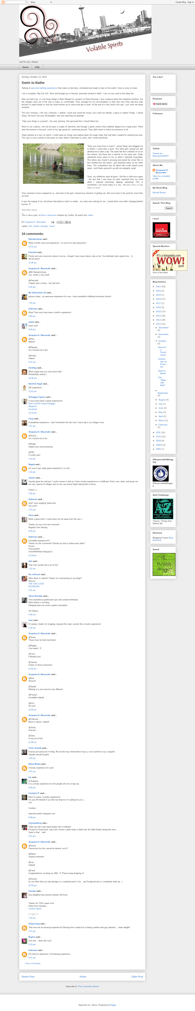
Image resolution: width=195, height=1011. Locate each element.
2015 (158, 311)
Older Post (137, 976)
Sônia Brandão (35, 596)
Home (25, 67)
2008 (158, 445)
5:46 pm (32, 787)
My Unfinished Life (37, 293)
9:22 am (32, 362)
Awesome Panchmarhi (162, 351)
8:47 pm (32, 958)
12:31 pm (32, 413)
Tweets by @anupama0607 (161, 154)
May (161, 412)
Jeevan (31, 478)
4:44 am (32, 614)
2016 (158, 307)
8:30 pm (32, 329)
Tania (31, 515)
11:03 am (32, 669)
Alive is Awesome (49, 215)
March (162, 420)
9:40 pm (32, 531)
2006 (158, 449)
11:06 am (32, 710)
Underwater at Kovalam (162, 363)
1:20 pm (32, 472)
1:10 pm (32, 459)
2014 (158, 315)
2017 (158, 303)
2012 (158, 324)
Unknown (32, 309)
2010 (158, 436)
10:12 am (32, 247)
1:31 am (32, 568)
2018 (158, 299)
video (90, 215)
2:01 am (32, 590)
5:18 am (32, 628)
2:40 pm (32, 493)
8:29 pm (32, 316)
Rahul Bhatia (34, 764)
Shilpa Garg (34, 924)
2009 (158, 440)
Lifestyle (44, 226)
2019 (158, 295)
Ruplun (31, 937)
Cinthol (36, 226)
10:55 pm (32, 885)
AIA (30, 226)
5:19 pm (32, 944)
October (162, 341)
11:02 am (32, 391)
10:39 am (32, 378)
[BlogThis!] (60, 222)
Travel (52, 226)
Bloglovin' (32, 406)
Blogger (112, 1005)
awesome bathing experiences (44, 88)
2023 (158, 291)
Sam (30, 620)
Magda (31, 464)
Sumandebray (35, 823)
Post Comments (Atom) (88, 986)
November (164, 334)
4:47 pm (32, 771)
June (161, 408)
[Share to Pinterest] (69, 222)
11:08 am (32, 742)
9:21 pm (32, 836)
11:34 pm (32, 555)
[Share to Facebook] (66, 222)
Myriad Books (159, 192)
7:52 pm (32, 303)
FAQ (37, 67)
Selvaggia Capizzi (36, 397)
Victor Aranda (34, 748)
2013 (158, 320)
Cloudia (32, 891)
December (164, 327)
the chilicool (34, 574)
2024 (158, 286)
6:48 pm (32, 817)
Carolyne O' (33, 793)
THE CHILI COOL (36, 584)
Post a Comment (32, 963)
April (161, 416)
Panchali (32, 252)
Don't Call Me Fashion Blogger (41, 403)
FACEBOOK (33, 586)
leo (29, 777)
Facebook (32, 409)
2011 (158, 432)
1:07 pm (32, 426)
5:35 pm (32, 287)
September (163, 393)
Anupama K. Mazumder (39, 268)
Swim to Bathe (162, 372)
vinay (31, 418)
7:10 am (32, 918)
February (163, 424)
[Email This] (58, 222)
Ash (30, 561)
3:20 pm (32, 758)
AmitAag (32, 368)
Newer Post (28, 976)
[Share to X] (63, 222)
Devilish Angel (35, 384)
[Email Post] (52, 222)
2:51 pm (32, 509)
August (162, 399)
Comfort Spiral (34, 909)
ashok (31, 322)
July (161, 404)
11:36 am (32, 263)
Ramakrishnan (35, 239)
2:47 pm (32, 931)
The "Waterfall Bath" (162, 381)
